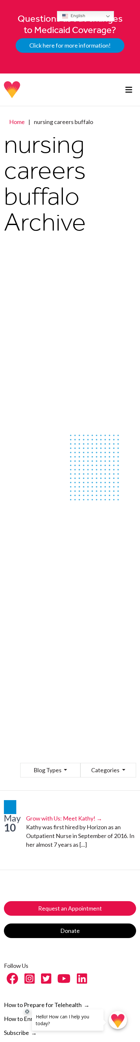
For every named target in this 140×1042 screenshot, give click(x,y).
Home (17, 121)
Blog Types (48, 770)
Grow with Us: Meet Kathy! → (64, 818)
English (77, 15)
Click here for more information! (70, 45)
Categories (105, 770)
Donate (70, 930)
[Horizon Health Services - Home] (12, 89)
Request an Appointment (70, 908)
